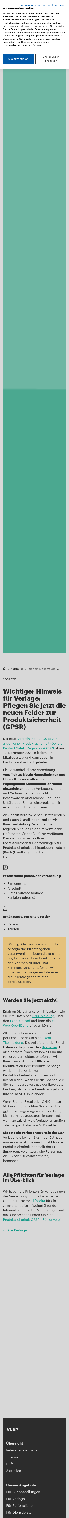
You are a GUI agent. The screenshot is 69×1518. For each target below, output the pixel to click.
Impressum (59, 4)
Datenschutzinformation (34, 4)
